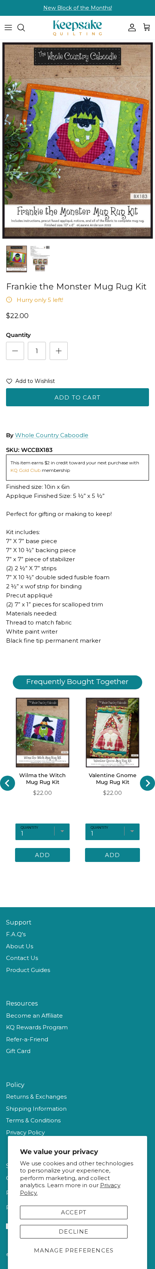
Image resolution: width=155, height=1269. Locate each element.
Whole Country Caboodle (51, 435)
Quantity (18, 334)
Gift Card (18, 1051)
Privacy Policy (25, 1132)
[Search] (25, 27)
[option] (77, 140)
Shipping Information (36, 1108)
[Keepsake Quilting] (77, 28)
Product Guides (28, 970)
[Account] (130, 27)
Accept (74, 1212)
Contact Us (22, 957)
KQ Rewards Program (37, 1027)
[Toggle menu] (8, 27)
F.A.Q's (16, 934)
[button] (30, 382)
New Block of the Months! (77, 8)
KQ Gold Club (26, 470)
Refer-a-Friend (27, 1039)
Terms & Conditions (33, 1120)
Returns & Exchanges (36, 1096)
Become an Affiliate (34, 1015)
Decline (73, 1231)
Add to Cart (77, 397)
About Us (19, 946)
